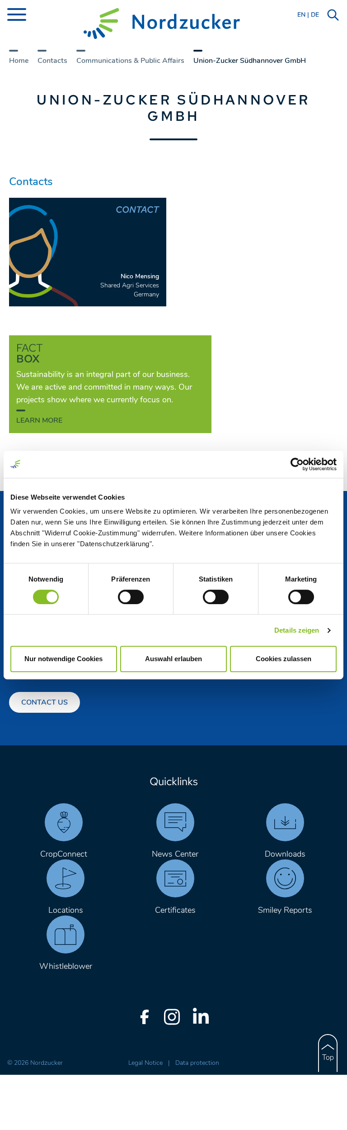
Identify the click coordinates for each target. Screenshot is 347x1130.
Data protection (197, 1062)
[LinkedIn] (201, 1017)
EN (301, 14)
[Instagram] (172, 1017)
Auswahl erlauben (173, 659)
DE (315, 14)
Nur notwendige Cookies (63, 659)
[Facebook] (144, 1017)
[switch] (131, 597)
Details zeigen (296, 630)
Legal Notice (146, 1062)
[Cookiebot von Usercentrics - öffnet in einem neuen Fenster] (297, 464)
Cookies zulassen (283, 659)
